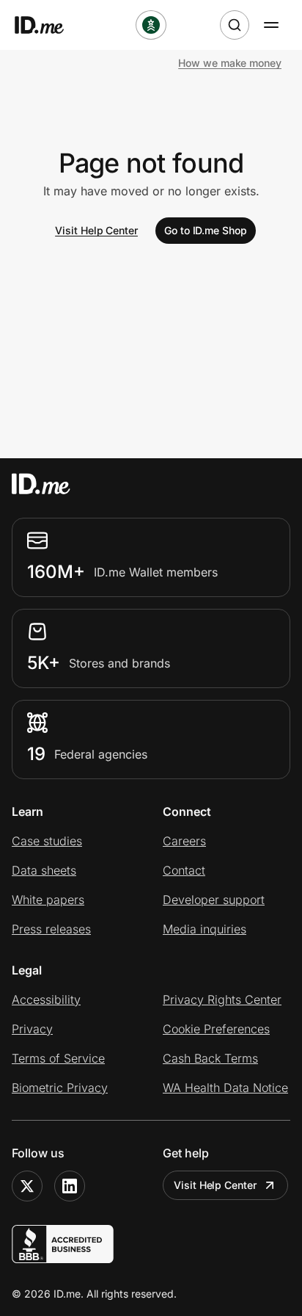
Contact (184, 870)
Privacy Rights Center (222, 999)
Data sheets (44, 870)
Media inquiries (204, 929)
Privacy (32, 1029)
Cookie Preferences (216, 1029)
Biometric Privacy (60, 1087)
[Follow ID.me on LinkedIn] (69, 1186)
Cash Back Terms (210, 1058)
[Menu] (271, 25)
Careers (184, 841)
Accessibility (46, 999)
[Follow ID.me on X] (27, 1186)
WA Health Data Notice (225, 1087)
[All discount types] (151, 25)
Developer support (214, 899)
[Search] (234, 25)
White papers (48, 899)
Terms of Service (58, 1058)
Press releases (51, 929)
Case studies (47, 841)
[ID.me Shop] (48, 25)
